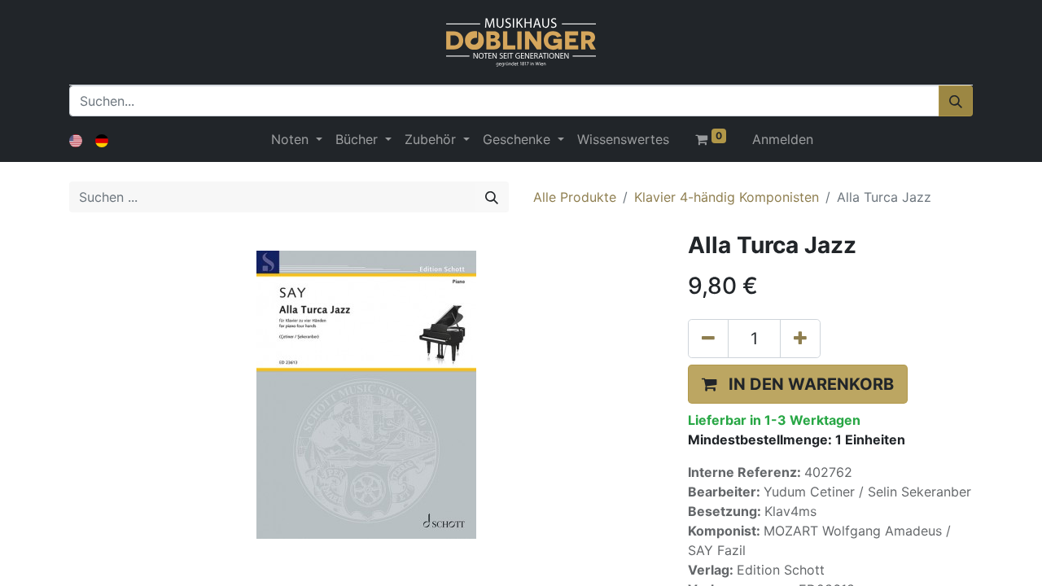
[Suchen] (956, 100)
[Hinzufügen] (800, 338)
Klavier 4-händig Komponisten (726, 197)
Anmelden (782, 139)
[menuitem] (623, 139)
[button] (798, 384)
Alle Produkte (574, 197)
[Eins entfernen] (708, 338)
